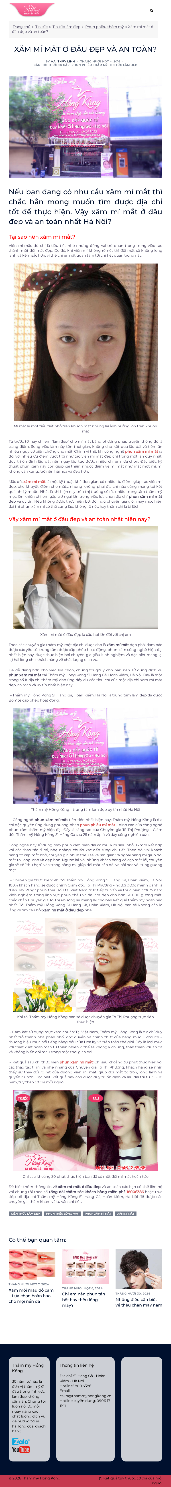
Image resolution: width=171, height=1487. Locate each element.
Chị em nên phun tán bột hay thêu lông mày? (83, 1300)
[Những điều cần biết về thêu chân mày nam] (139, 1269)
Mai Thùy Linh (63, 61)
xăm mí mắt (125, 1213)
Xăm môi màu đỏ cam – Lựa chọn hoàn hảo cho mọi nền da (31, 1296)
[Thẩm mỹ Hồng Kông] (32, 10)
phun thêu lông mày (62, 1213)
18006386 (135, 1192)
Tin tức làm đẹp (66, 27)
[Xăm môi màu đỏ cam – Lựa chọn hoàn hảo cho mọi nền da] (32, 1264)
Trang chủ (22, 27)
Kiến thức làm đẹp (25, 1213)
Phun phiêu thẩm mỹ (104, 27)
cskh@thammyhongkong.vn (85, 1396)
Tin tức (41, 27)
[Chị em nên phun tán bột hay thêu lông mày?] (85, 1266)
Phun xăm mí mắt (98, 1213)
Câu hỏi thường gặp (52, 65)
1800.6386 (82, 1386)
